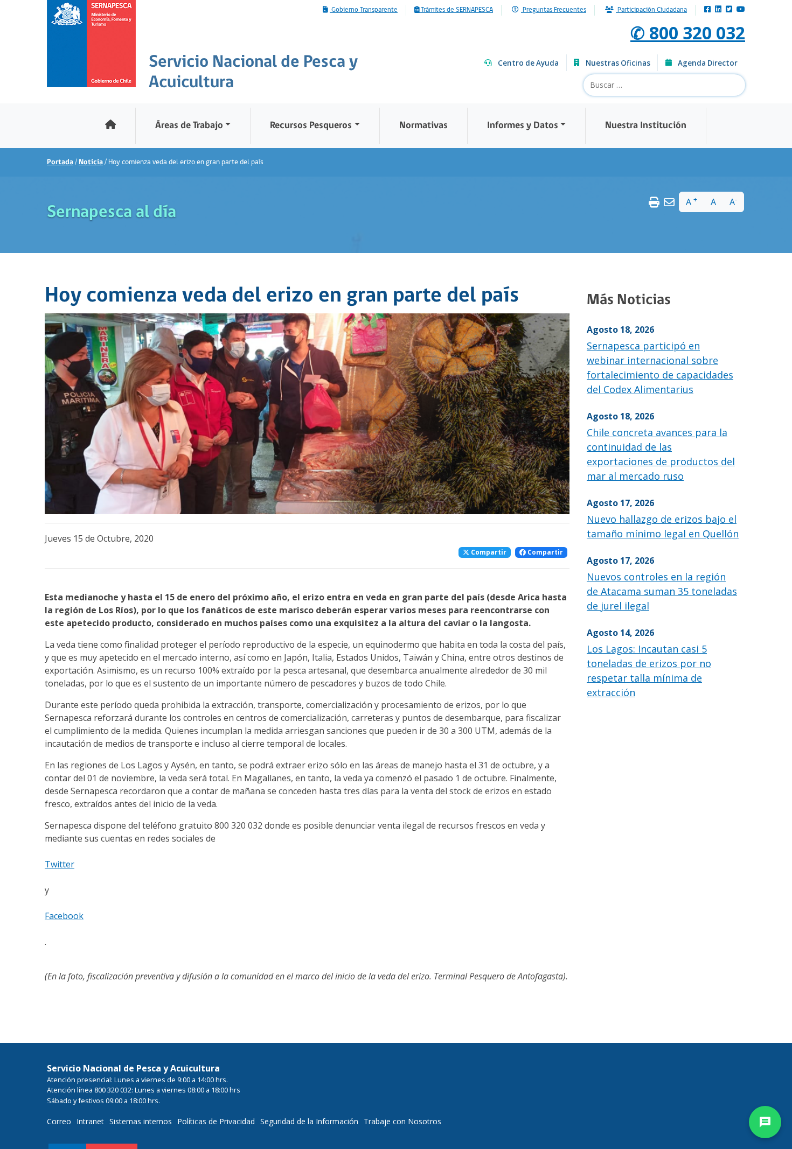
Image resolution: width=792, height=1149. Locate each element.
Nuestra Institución (645, 126)
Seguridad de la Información (309, 1121)
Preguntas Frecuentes (553, 10)
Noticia (91, 162)
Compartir (487, 552)
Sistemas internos (140, 1121)
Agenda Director (708, 63)
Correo (59, 1121)
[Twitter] (729, 10)
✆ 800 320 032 (687, 32)
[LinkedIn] (718, 10)
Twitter (59, 864)
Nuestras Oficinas (618, 63)
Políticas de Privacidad (216, 1121)
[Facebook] (707, 10)
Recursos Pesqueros (311, 126)
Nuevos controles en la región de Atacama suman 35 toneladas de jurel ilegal (662, 591)
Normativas (423, 126)
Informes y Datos (522, 126)
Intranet (90, 1121)
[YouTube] (741, 10)
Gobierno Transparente (364, 10)
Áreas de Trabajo (189, 126)
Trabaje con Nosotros (402, 1121)
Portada (60, 162)
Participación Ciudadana (651, 10)
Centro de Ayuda (528, 63)
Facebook (64, 916)
